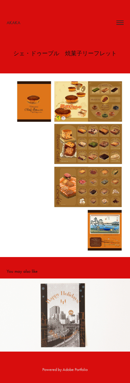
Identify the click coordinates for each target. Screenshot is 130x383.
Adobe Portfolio (75, 369)
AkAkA (13, 22)
